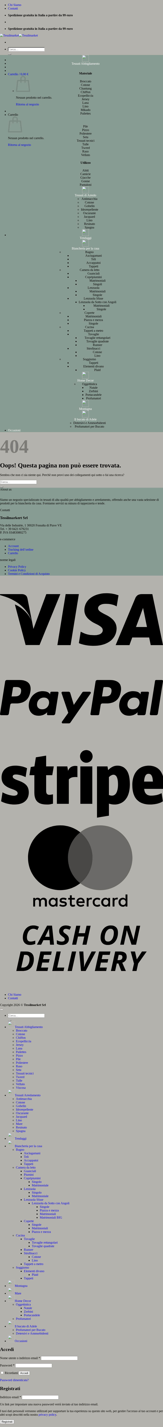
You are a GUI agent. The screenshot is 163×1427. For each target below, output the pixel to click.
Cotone (89, 202)
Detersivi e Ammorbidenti (89, 423)
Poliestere (22, 1062)
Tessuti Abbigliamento (86, 63)
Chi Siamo (14, 5)
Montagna (85, 408)
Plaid (97, 370)
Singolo (37, 1181)
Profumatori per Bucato (89, 426)
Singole (97, 295)
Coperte (89, 312)
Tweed (20, 1077)
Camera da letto (89, 270)
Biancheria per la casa (85, 248)
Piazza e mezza (93, 320)
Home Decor (85, 380)
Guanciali (93, 273)
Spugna (89, 227)
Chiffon (21, 1037)
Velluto (20, 1084)
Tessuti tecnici (25, 1073)
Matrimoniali (97, 280)
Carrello (13, 553)
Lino (89, 220)
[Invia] (9, 54)
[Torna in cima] (1, 1009)
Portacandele (93, 394)
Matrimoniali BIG (51, 1217)
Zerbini (93, 391)
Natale (93, 387)
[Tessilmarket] (19, 35)
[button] (18, 74)
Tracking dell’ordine (20, 549)
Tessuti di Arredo (85, 195)
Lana (19, 1048)
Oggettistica (89, 384)
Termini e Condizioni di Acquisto (29, 573)
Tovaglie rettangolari (97, 337)
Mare (19, 1123)
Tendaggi (85, 238)
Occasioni (14, 430)
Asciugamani (93, 255)
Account (13, 546)
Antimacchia (89, 198)
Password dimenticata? (14, 1380)
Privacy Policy (17, 566)
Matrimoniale (40, 1185)
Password (7, 1365)
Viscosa (21, 1087)
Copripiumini (93, 277)
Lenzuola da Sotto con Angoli (97, 302)
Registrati (7, 1421)
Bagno (89, 252)
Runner (97, 345)
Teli (93, 259)
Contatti (13, 8)
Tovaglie (93, 334)
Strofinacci (93, 348)
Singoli (97, 284)
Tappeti (93, 266)
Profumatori (93, 398)
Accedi (24, 1373)
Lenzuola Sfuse (93, 298)
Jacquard (89, 216)
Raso (19, 1066)
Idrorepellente (89, 209)
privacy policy (47, 1414)
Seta (18, 1069)
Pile (18, 1059)
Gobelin (89, 206)
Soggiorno (89, 359)
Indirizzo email (10, 1397)
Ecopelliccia (23, 1041)
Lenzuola (93, 287)
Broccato (21, 1030)
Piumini (29, 1174)
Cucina (89, 327)
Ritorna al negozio (27, 104)
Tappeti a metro (93, 330)
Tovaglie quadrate (97, 341)
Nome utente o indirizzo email (20, 1358)
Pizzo (19, 1055)
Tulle (19, 1080)
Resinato (89, 223)
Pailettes (21, 1052)
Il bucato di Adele (85, 419)
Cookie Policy (17, 570)
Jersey (20, 1044)
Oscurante (89, 213)
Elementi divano (93, 366)
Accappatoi (93, 262)
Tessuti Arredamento (28, 1095)
